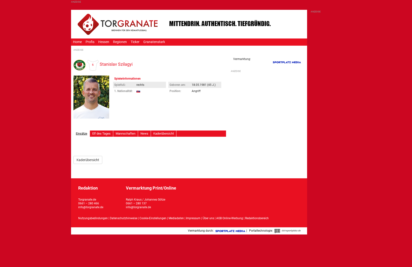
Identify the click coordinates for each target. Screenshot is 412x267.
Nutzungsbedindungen (93, 218)
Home (77, 42)
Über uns (208, 218)
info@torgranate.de (90, 207)
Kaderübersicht (163, 133)
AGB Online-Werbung (229, 218)
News (144, 133)
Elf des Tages (101, 133)
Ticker (135, 42)
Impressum (193, 218)
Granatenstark (154, 42)
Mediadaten (177, 218)
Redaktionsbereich (257, 218)
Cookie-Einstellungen (152, 218)
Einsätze (81, 133)
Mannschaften (125, 133)
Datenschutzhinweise (123, 218)
